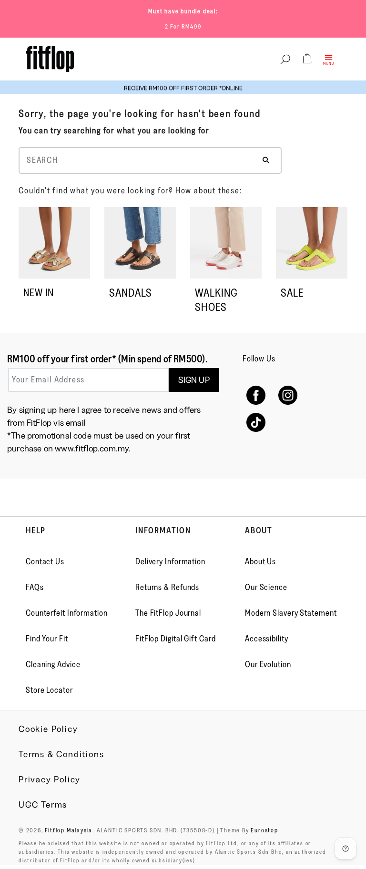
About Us (260, 561)
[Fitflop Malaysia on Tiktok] (256, 422)
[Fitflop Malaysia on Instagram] (288, 395)
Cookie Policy (48, 729)
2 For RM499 (183, 26)
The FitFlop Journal (168, 613)
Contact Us (45, 561)
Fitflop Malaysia (68, 830)
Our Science (266, 587)
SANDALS (130, 293)
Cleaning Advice (53, 664)
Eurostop (264, 830)
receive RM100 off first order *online (183, 87)
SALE (292, 293)
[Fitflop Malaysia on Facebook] (256, 395)
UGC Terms (43, 804)
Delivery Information (170, 561)
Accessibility (266, 638)
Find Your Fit (47, 638)
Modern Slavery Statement (291, 613)
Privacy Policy (50, 779)
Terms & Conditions (61, 754)
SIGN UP (194, 380)
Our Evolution (268, 664)
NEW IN (38, 292)
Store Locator (49, 690)
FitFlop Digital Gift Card (175, 638)
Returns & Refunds (167, 587)
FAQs (35, 587)
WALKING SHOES (216, 300)
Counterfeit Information (67, 613)
